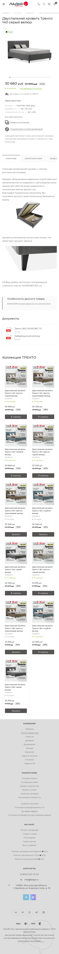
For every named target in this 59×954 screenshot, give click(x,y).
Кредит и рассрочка (29, 786)
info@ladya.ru (31, 879)
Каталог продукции (29, 830)
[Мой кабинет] (49, 4)
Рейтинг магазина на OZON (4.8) (29, 855)
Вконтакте (16, 912)
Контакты (29, 760)
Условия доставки (29, 782)
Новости (29, 737)
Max (33, 897)
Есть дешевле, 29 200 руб (31, 88)
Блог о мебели (29, 845)
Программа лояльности (29, 797)
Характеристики (33, 159)
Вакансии (29, 752)
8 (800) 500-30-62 (29, 874)
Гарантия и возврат (29, 794)
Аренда (29, 748)
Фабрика (29, 729)
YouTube (30, 912)
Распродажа (29, 838)
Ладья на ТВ (29, 763)
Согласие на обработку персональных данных (29, 815)
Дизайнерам (29, 744)
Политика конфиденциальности (29, 807)
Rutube (37, 912)
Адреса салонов (29, 756)
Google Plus (44, 912)
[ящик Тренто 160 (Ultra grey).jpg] (29, 215)
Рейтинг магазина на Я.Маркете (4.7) (29, 851)
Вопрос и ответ (29, 790)
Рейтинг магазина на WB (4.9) (29, 859)
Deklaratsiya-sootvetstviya (27, 336)
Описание (11, 159)
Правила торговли (29, 803)
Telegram (26, 897)
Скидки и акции (29, 834)
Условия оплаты (29, 778)
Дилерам (29, 740)
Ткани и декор (29, 841)
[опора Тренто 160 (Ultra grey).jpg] (29, 260)
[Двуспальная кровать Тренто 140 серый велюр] (29, 52)
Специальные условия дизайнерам (26, 129)
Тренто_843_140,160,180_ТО (28, 328)
